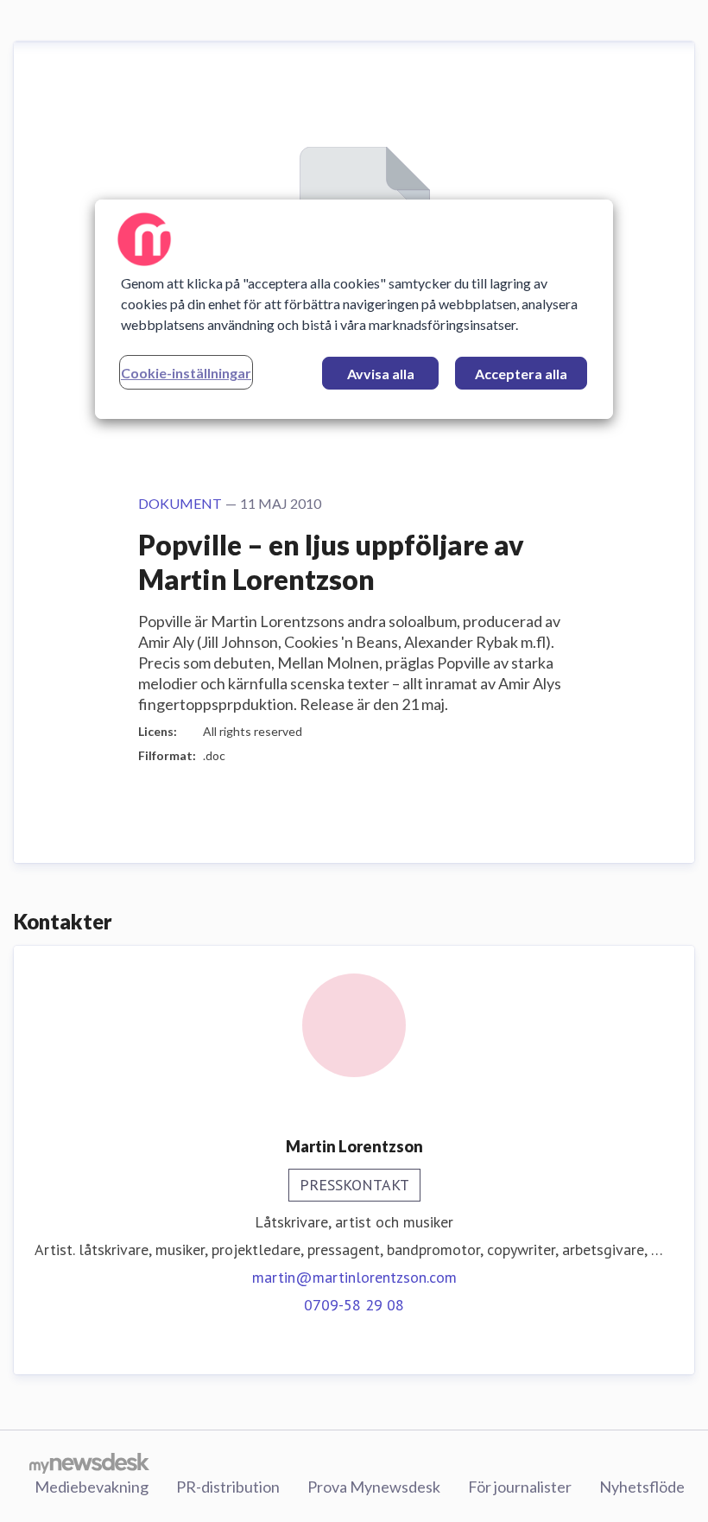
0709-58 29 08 (354, 1305)
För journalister (520, 1486)
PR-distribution (228, 1486)
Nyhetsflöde (642, 1486)
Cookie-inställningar (186, 373)
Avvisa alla (380, 373)
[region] (354, 309)
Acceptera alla (521, 373)
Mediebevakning (92, 1486)
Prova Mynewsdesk (373, 1486)
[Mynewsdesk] (89, 1462)
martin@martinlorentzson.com (354, 1277)
